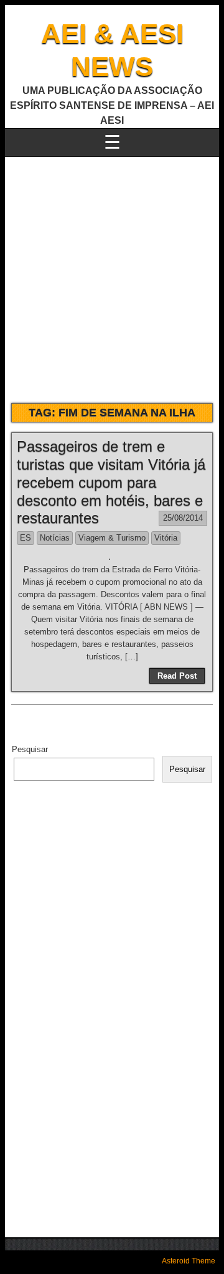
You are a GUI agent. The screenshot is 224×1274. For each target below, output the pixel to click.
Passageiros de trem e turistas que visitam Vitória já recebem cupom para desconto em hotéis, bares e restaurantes (111, 482)
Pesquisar (30, 749)
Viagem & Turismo (112, 537)
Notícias (55, 537)
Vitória (165, 537)
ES (25, 537)
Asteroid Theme (188, 1261)
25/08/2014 (183, 518)
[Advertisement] (112, 275)
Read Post (177, 676)
